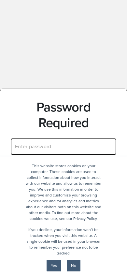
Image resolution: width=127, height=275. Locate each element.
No (73, 265)
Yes (54, 265)
